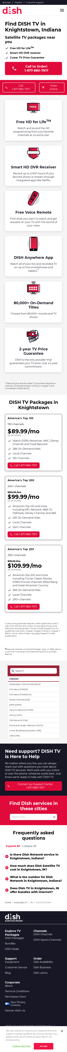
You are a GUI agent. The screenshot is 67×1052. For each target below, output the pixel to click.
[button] (54, 817)
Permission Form (15, 996)
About (9, 985)
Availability (20, 902)
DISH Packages (14, 938)
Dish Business (42, 967)
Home (8, 902)
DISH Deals (12, 949)
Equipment (12, 961)
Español (18, 2)
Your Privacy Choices (18, 1004)
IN (32, 902)
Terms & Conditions (17, 991)
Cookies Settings (21, 1046)
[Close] (62, 1031)
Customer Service (16, 967)
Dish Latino (41, 972)
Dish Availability (43, 961)
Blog (8, 972)
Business (6, 2)
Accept (44, 1046)
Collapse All (29, 846)
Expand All (13, 846)
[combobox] (30, 817)
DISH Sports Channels (47, 939)
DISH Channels (43, 934)
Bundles (10, 943)
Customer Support (35, 2)
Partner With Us (15, 1010)
